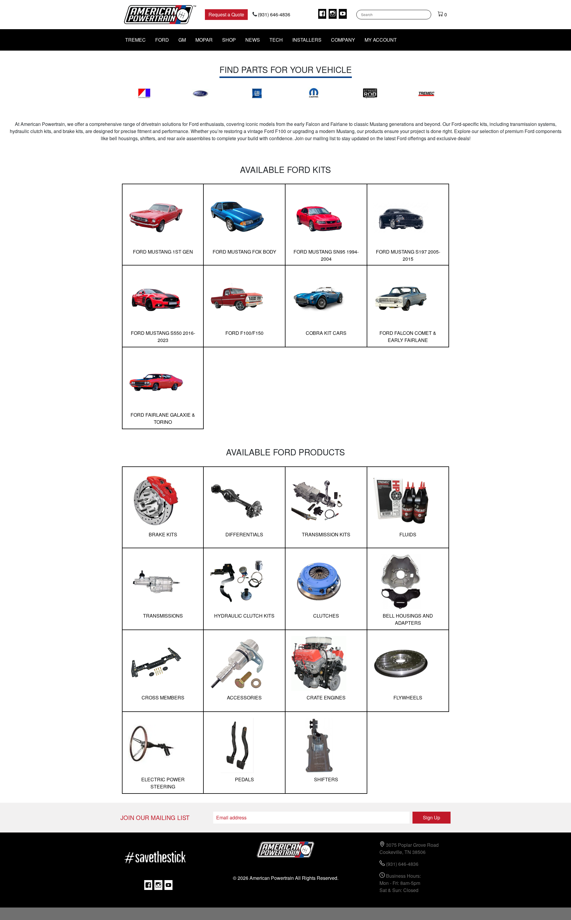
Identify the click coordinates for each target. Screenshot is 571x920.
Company (343, 39)
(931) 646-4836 (274, 14)
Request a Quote (226, 14)
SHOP (229, 39)
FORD (162, 39)
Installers (306, 39)
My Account (381, 39)
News (252, 39)
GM (182, 39)
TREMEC (135, 39)
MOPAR (204, 39)
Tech (276, 39)
